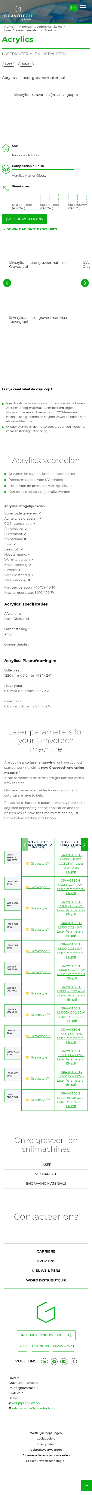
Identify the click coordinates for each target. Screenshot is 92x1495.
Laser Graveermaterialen (21, 30)
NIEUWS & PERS (46, 1270)
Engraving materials (46, 1183)
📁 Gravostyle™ (38, 863)
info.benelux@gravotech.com (35, 1408)
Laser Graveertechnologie (46, 1461)
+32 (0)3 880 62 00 (26, 1403)
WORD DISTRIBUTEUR (46, 1280)
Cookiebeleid (46, 1438)
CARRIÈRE (46, 1251)
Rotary (26, 64)
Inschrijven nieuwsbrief (43, 1335)
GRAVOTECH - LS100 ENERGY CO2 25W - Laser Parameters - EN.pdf (71, 863)
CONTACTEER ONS (28, 219)
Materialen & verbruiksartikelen (40, 26)
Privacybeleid (46, 1444)
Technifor (40, 1346)
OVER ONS (46, 1261)
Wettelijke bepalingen (46, 1433)
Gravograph (63, 1346)
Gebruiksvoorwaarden (46, 1450)
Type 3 (22, 1346)
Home (8, 26)
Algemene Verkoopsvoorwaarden (46, 1455)
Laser (8, 64)
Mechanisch (46, 1174)
